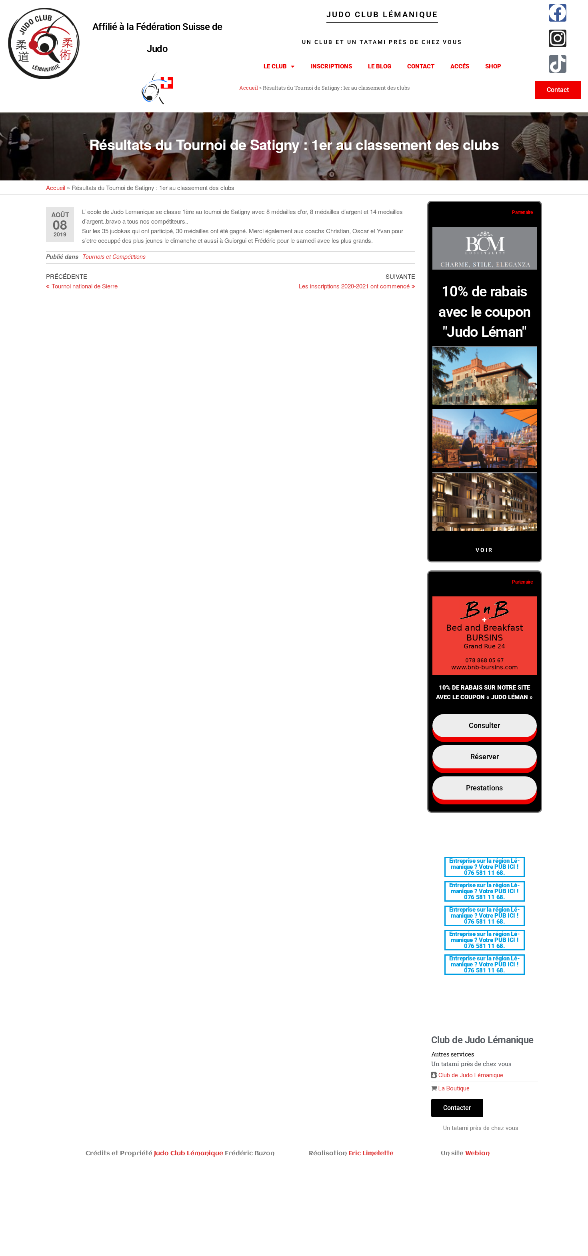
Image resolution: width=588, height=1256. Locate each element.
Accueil (248, 87)
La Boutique (454, 1088)
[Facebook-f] (557, 13)
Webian (477, 1153)
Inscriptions (331, 66)
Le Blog (379, 66)
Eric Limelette (371, 1153)
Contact (420, 66)
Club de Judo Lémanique (470, 1075)
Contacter (457, 1108)
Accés (459, 66)
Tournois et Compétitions (114, 256)
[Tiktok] (557, 64)
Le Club (275, 66)
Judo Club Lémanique (188, 1153)
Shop (493, 66)
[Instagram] (557, 38)
